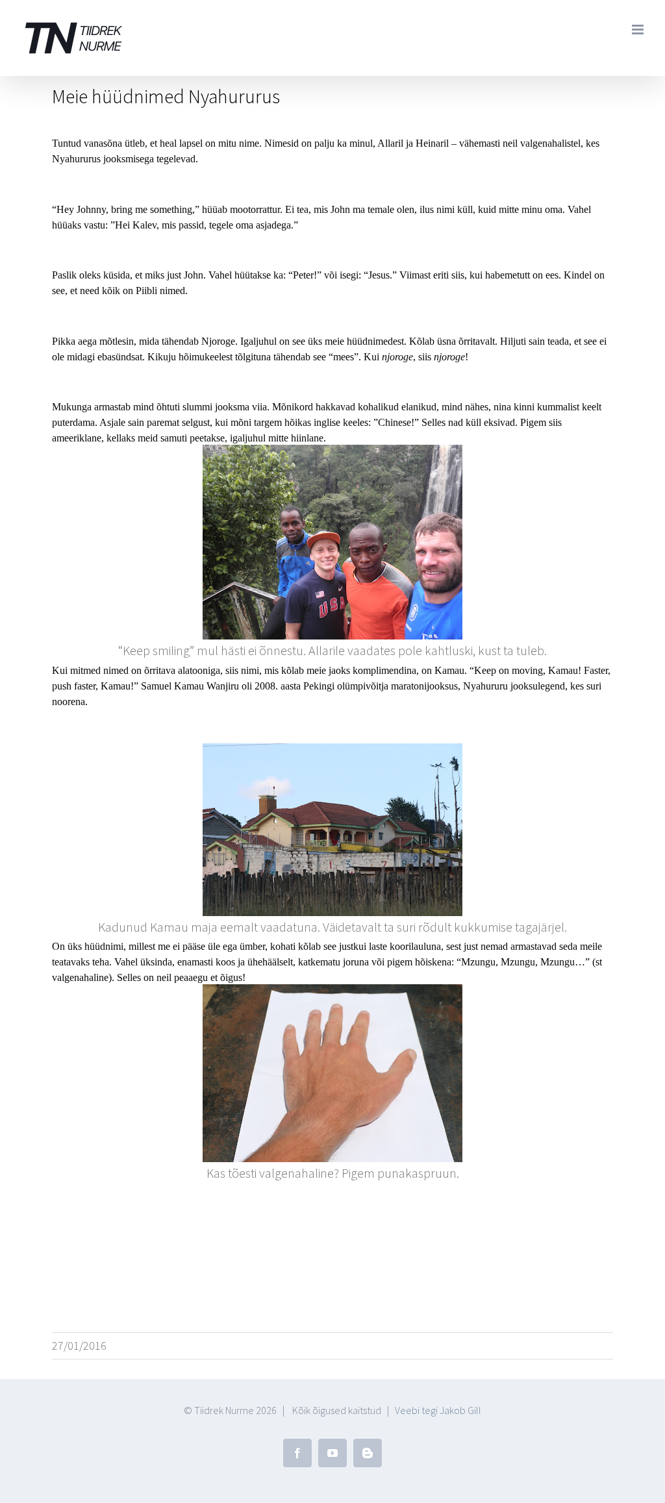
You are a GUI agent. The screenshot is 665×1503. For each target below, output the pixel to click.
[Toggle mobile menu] (639, 29)
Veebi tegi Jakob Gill (438, 1410)
